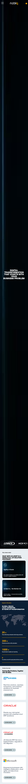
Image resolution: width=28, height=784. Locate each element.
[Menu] (2, 3)
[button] (25, 3)
